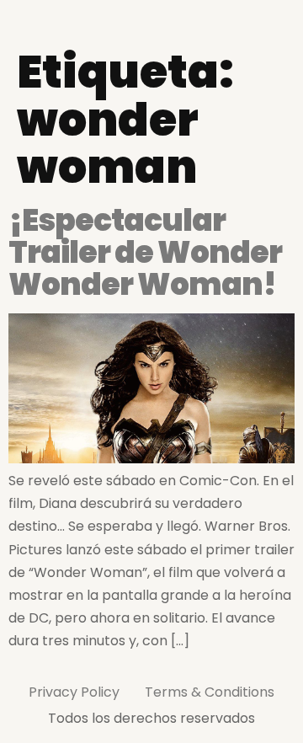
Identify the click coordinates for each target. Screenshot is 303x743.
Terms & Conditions (209, 692)
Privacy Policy (74, 692)
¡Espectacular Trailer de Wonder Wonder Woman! (145, 252)
